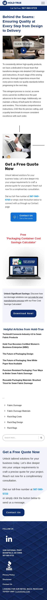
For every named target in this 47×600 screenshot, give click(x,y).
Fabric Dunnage (14, 405)
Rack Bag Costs (14, 417)
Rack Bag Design (15, 422)
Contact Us (7, 584)
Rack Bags (12, 428)
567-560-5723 (29, 8)
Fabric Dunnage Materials (18, 411)
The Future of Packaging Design (18, 354)
